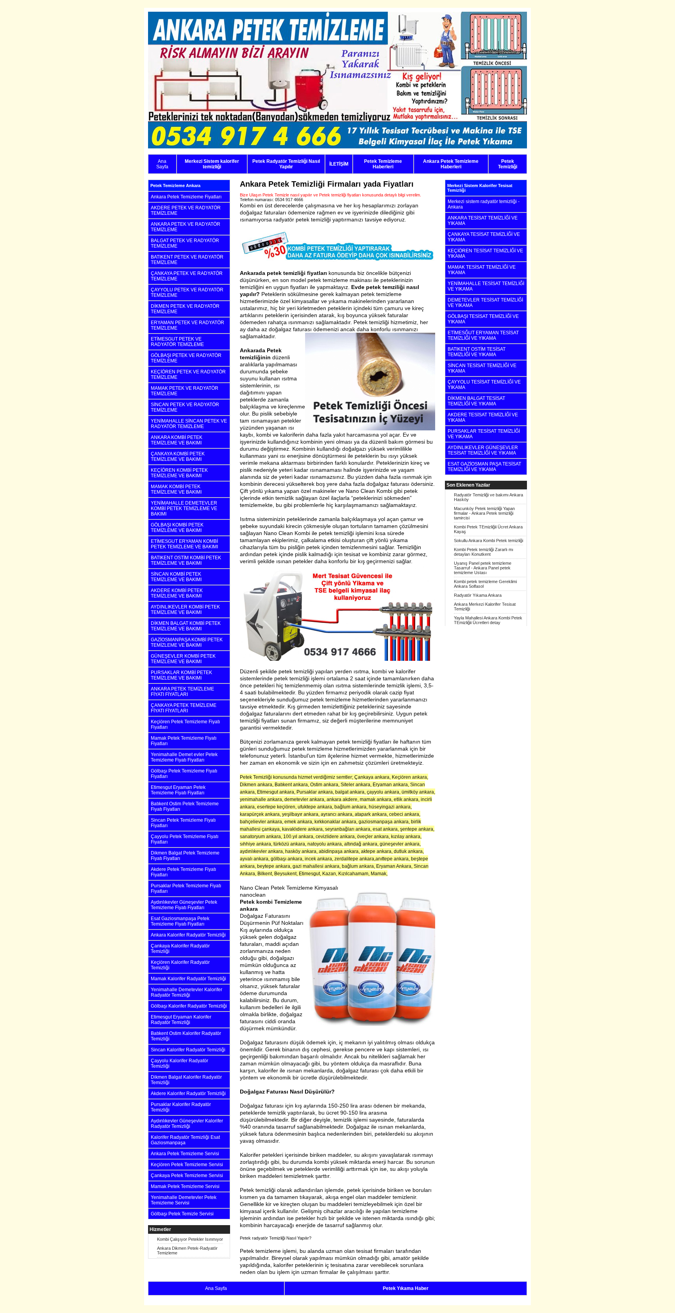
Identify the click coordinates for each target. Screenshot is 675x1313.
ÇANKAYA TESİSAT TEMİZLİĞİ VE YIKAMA (484, 237)
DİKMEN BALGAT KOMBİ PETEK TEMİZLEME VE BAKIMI (186, 626)
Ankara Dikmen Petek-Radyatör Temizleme (187, 1250)
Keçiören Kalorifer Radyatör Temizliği (180, 965)
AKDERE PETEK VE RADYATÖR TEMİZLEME (186, 210)
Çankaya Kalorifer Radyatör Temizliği (180, 948)
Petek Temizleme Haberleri (383, 164)
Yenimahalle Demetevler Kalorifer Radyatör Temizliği (186, 992)
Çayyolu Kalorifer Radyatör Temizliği (179, 1063)
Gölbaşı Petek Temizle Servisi (182, 1214)
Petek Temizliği (507, 164)
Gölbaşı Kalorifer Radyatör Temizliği (189, 1006)
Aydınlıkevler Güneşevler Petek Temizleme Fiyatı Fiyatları (184, 904)
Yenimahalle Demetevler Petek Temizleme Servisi (183, 1200)
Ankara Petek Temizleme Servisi (185, 1153)
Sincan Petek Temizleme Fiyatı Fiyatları (183, 822)
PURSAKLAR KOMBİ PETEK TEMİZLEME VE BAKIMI (181, 675)
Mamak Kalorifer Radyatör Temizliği (188, 978)
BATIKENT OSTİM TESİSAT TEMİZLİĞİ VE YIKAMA (476, 351)
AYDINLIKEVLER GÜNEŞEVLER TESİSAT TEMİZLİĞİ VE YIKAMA (483, 450)
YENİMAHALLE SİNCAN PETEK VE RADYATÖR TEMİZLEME (189, 423)
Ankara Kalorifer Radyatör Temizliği (188, 935)
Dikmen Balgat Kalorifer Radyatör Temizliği (186, 1079)
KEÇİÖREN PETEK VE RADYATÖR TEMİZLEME (188, 374)
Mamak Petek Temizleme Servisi (185, 1186)
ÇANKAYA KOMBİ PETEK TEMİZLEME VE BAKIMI (178, 456)
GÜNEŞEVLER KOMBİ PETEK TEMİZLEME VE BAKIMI (183, 658)
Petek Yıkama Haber (406, 1288)
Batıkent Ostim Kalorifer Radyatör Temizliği (186, 1036)
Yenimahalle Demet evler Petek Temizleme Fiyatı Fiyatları (184, 757)
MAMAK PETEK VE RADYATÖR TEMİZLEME (184, 390)
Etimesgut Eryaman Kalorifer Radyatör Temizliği (181, 1019)
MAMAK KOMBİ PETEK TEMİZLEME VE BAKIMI (176, 489)
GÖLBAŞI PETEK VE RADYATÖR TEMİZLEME (186, 358)
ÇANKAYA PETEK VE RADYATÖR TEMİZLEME (187, 276)
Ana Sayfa (162, 164)
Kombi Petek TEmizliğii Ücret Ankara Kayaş (488, 529)
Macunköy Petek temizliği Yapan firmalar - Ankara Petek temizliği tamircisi (484, 513)
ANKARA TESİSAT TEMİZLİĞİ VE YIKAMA (483, 220)
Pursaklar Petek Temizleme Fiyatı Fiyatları (186, 888)
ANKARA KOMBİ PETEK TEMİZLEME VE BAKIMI (176, 440)
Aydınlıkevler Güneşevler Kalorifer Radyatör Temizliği (187, 1123)
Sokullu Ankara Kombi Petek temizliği (488, 540)
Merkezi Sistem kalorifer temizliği (212, 164)
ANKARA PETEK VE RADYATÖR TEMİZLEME (185, 226)
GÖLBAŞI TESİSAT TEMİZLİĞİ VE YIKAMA (483, 319)
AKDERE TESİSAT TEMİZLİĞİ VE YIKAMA (483, 417)
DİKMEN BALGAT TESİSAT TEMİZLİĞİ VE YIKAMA (476, 401)
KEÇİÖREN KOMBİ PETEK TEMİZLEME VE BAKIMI (179, 472)
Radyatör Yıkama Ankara (478, 595)
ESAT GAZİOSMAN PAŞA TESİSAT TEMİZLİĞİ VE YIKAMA (484, 466)
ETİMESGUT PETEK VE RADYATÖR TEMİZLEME (177, 341)
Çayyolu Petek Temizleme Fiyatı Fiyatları (184, 839)
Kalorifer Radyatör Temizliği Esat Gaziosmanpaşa (185, 1140)
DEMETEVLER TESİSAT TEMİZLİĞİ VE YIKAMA (485, 302)
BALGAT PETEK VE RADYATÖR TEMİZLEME (185, 243)
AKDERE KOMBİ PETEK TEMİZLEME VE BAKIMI (177, 593)
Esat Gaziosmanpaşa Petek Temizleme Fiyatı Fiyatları (180, 921)
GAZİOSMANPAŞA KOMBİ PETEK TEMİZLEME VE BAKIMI (187, 642)
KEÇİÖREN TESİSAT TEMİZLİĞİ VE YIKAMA (485, 253)
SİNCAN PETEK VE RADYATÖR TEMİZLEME (185, 407)
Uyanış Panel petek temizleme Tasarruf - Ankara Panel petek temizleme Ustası (482, 568)
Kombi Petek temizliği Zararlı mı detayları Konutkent (483, 552)
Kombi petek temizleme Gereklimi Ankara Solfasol (485, 584)
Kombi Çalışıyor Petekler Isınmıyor (190, 1239)
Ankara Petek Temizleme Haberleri (451, 164)
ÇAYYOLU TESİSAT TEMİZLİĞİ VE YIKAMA (484, 384)
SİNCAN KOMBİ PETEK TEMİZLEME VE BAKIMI (176, 576)
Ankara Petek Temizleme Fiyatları (186, 197)
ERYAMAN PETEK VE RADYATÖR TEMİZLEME (187, 325)
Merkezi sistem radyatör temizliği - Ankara (484, 204)
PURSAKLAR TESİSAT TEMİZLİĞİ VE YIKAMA (484, 433)
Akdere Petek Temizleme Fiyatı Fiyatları (183, 872)
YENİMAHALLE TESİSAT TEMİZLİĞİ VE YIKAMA (486, 286)
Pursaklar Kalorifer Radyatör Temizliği (181, 1107)
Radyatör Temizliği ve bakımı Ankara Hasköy (488, 497)
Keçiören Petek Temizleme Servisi (187, 1164)
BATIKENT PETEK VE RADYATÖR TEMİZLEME (187, 259)
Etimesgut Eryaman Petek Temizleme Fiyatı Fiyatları (178, 790)
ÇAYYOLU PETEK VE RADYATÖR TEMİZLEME (187, 292)
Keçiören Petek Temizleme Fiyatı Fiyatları (185, 724)
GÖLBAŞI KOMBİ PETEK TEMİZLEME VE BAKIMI (177, 527)
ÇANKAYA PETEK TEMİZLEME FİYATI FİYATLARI (183, 708)
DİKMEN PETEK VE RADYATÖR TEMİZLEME (185, 308)
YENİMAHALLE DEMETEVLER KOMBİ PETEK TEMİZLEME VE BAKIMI (184, 508)
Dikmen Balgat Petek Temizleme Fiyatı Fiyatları (185, 855)
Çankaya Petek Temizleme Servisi (187, 1175)
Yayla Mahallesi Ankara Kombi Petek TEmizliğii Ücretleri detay (488, 620)
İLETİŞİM (338, 164)
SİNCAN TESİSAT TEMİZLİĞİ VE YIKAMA (482, 368)
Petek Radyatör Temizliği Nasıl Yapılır (286, 164)
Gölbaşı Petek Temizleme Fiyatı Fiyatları (184, 773)
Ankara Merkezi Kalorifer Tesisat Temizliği (485, 606)
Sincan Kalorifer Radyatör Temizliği (188, 1050)
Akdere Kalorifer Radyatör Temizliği (188, 1093)
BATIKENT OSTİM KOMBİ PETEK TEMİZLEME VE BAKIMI (186, 560)
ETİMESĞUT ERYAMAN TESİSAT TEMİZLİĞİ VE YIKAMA (483, 335)
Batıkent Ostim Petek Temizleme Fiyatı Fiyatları (185, 806)
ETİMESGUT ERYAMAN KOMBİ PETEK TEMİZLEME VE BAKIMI (184, 544)
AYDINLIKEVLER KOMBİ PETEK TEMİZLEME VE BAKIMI (185, 609)
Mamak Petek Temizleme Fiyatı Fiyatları (183, 740)
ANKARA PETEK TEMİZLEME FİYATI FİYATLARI (182, 691)
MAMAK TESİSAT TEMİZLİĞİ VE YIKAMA (482, 269)
